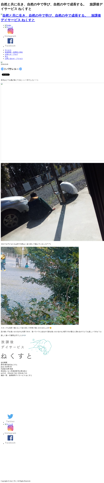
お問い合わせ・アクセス (14, 58)
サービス (8, 50)
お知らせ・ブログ (11, 54)
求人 (6, 56)
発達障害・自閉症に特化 (14, 52)
